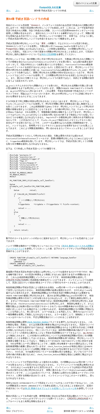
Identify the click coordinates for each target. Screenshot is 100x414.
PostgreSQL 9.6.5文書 (50, 7)
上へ (17, 11)
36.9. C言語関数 (48, 54)
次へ (91, 11)
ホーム (50, 411)
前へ (8, 11)
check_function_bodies (37, 322)
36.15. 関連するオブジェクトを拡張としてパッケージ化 (51, 388)
